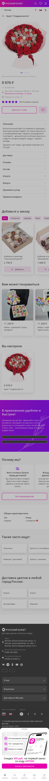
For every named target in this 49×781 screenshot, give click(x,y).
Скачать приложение (24, 766)
